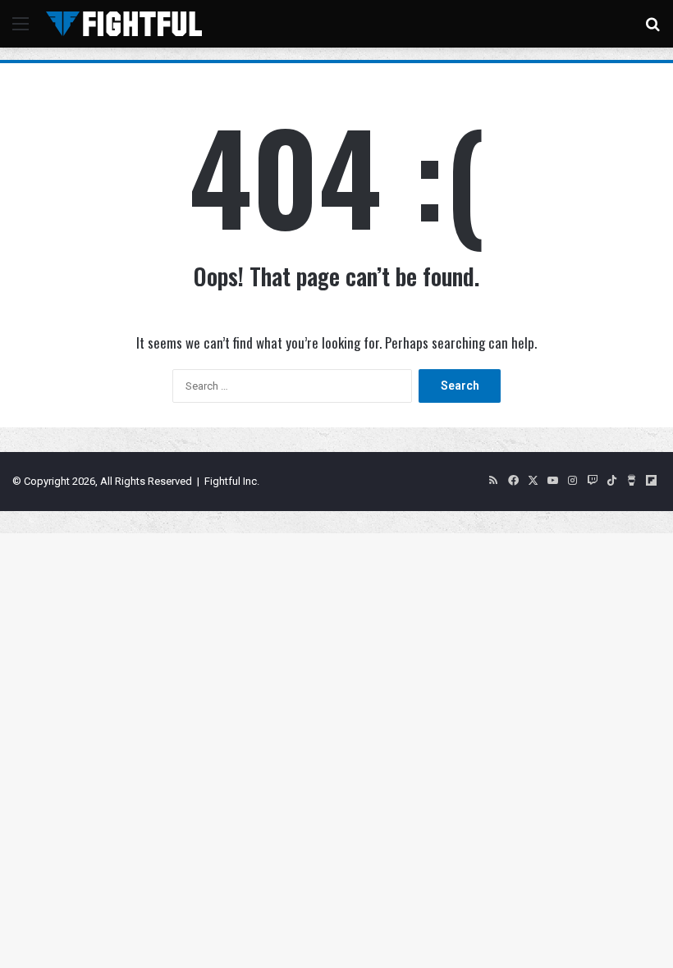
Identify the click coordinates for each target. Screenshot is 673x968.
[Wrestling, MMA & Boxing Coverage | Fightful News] (124, 23)
